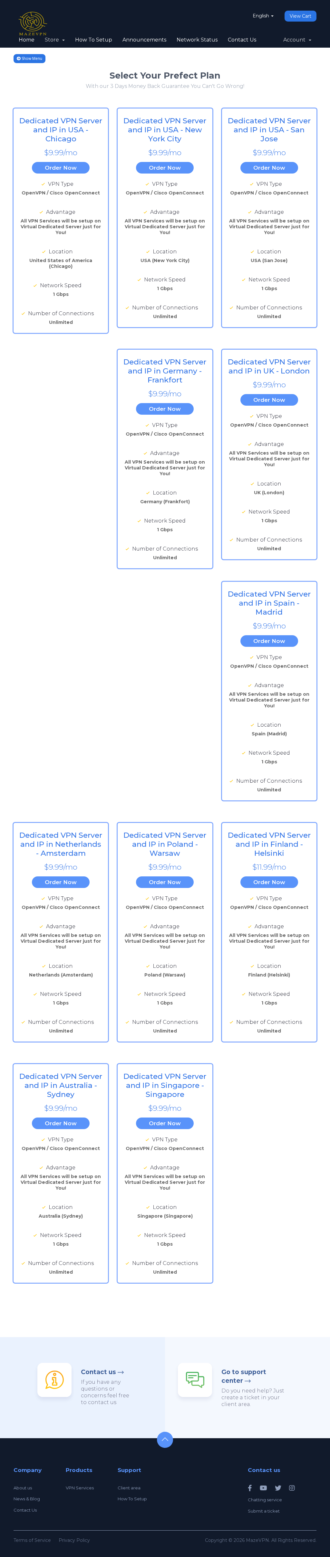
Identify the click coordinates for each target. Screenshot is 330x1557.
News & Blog (27, 1498)
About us (23, 1487)
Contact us (98, 1372)
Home (26, 40)
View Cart (300, 16)
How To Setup (93, 40)
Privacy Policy (74, 1540)
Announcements (144, 40)
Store (53, 40)
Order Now (61, 168)
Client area (129, 1487)
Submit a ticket (264, 1511)
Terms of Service (32, 1540)
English (261, 16)
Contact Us (242, 40)
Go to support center (243, 1376)
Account (295, 40)
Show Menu (31, 58)
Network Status (197, 40)
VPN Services (80, 1487)
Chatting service (265, 1499)
